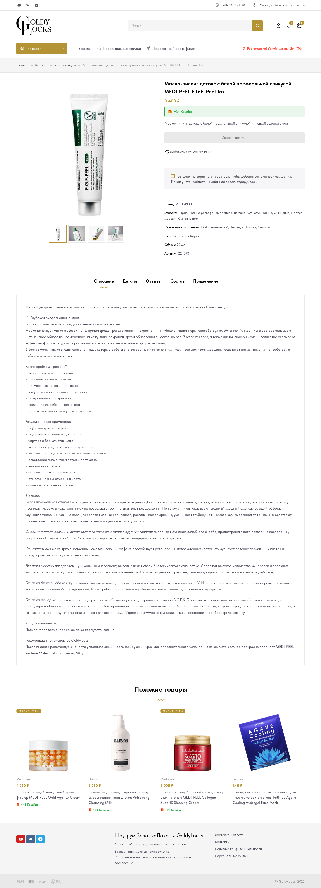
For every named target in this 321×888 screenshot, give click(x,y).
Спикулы (264, 227)
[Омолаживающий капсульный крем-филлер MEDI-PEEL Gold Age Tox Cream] (48, 741)
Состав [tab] (177, 281)
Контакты (222, 842)
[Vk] (27, 5)
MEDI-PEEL (184, 204)
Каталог (41, 65)
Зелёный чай (218, 227)
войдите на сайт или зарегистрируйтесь (224, 181)
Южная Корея (189, 236)
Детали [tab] (130, 281)
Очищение (281, 213)
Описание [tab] (104, 281)
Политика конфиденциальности (238, 849)
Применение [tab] (205, 281)
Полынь (250, 227)
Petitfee (238, 779)
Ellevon (93, 779)
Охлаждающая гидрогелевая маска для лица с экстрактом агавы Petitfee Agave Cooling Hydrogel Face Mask (264, 797)
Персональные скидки (231, 856)
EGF (204, 227)
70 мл (181, 245)
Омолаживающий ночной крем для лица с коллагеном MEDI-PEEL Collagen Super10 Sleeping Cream (192, 797)
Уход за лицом (65, 65)
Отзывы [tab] (154, 281)
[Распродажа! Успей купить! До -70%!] (244, 48)
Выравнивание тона (230, 213)
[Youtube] (19, 5)
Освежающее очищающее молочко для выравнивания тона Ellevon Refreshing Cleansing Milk (119, 797)
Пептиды (236, 227)
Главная (22, 65)
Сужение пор (188, 218)
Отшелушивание (259, 213)
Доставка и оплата (229, 835)
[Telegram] (36, 5)
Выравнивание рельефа (196, 213)
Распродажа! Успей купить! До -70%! (275, 48)
